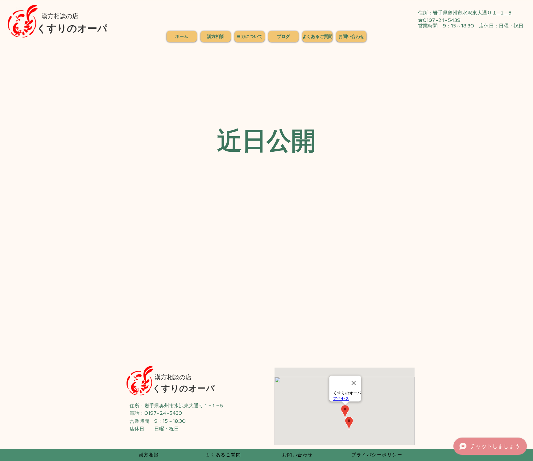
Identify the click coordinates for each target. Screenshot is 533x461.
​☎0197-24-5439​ (439, 20)
